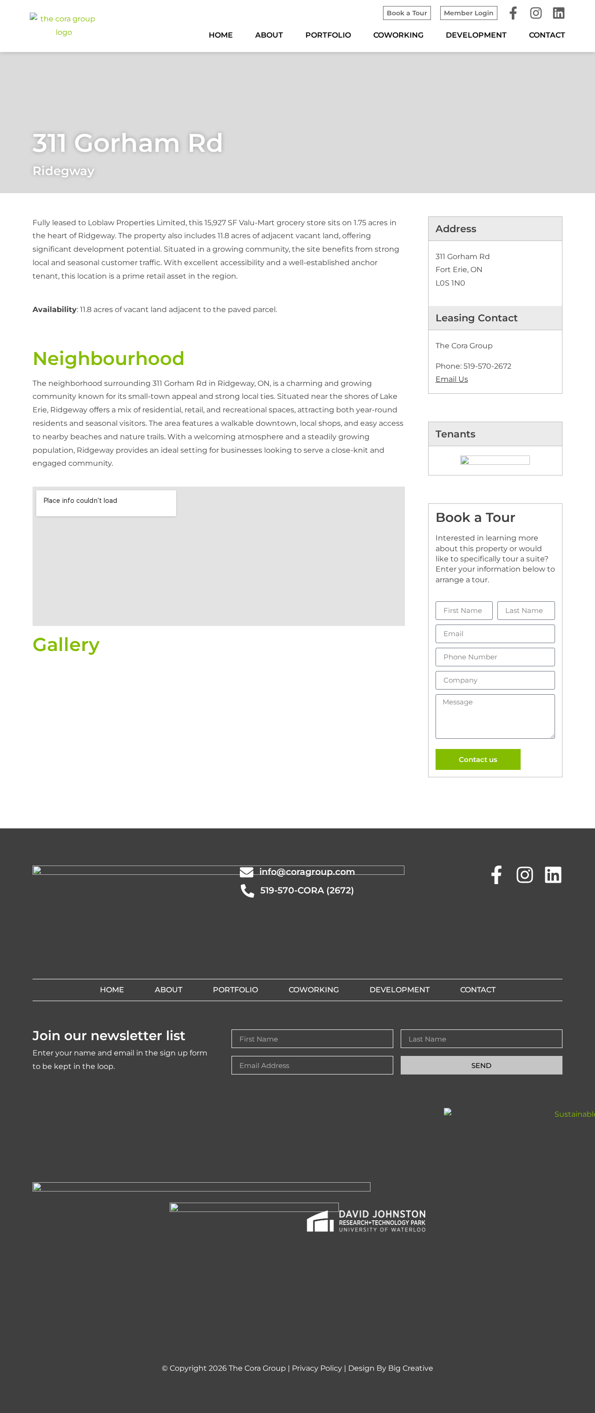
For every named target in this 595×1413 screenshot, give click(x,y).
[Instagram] (535, 13)
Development (476, 35)
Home (221, 35)
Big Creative (410, 1368)
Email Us (452, 379)
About (269, 35)
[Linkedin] (558, 13)
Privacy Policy (317, 1368)
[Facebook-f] (513, 13)
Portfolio (328, 35)
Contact (547, 35)
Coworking (398, 35)
